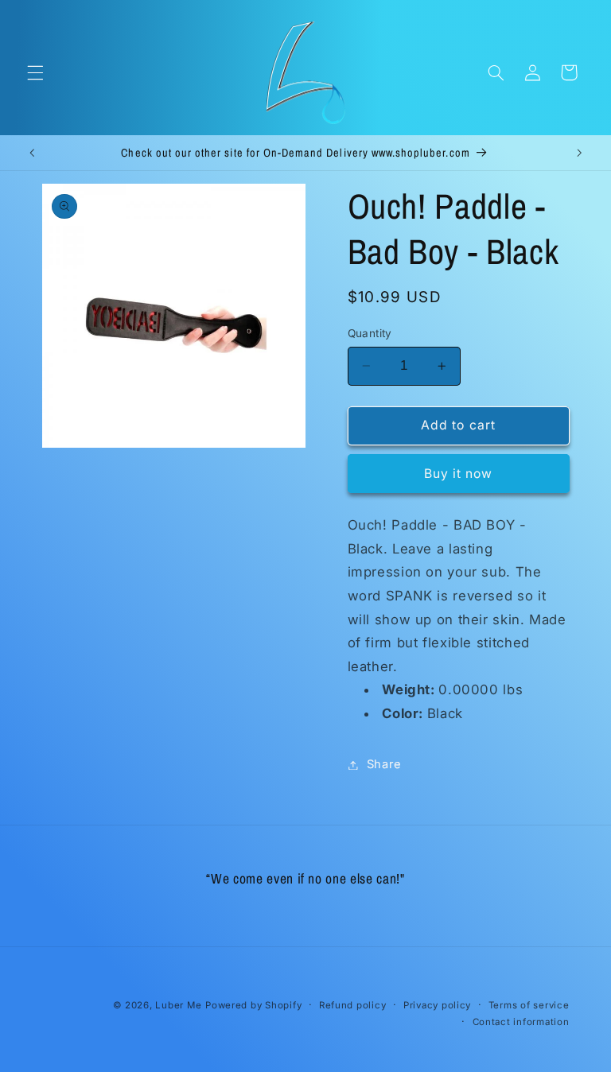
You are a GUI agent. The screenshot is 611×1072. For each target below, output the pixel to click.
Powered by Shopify (253, 1005)
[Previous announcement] (31, 152)
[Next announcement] (579, 152)
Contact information (521, 1021)
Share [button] (384, 764)
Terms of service (529, 1005)
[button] (35, 72)
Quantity (370, 333)
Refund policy (353, 1005)
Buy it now (458, 473)
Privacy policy (437, 1005)
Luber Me (178, 1005)
